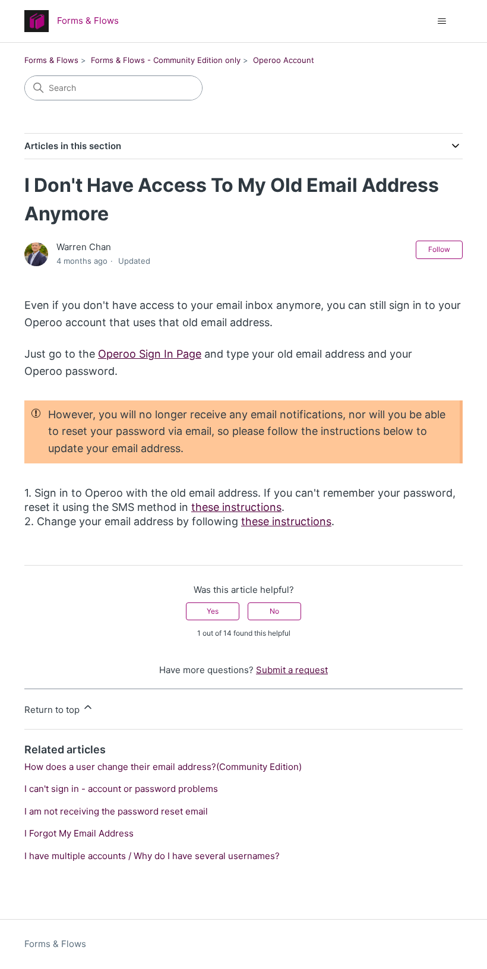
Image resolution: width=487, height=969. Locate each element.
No (274, 611)
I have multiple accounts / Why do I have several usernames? (152, 855)
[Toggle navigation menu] (441, 21)
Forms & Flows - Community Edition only (166, 60)
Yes (213, 611)
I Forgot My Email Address (79, 833)
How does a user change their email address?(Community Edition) (163, 766)
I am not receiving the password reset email (116, 811)
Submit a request (292, 670)
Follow (439, 249)
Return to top (53, 709)
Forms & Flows (51, 60)
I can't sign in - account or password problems (121, 788)
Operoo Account (283, 60)
